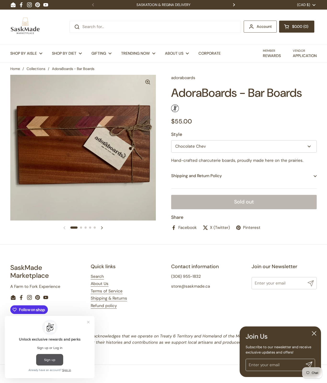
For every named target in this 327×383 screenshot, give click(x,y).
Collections (36, 68)
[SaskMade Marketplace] (25, 27)
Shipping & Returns (109, 298)
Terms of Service (107, 291)
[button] (296, 27)
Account (264, 26)
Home (15, 68)
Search (97, 276)
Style (176, 134)
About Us (99, 283)
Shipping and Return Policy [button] (196, 175)
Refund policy (104, 305)
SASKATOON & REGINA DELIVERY (163, 5)
